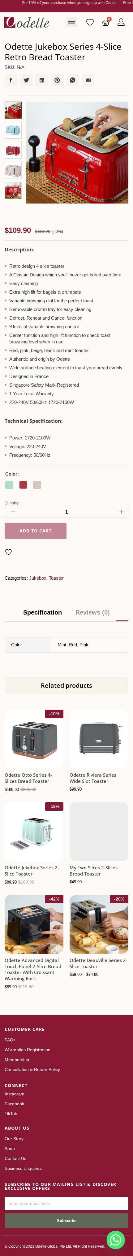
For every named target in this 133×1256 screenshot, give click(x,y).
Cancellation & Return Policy (32, 1069)
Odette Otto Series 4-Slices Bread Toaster (28, 778)
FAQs (10, 1039)
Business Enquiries (23, 1168)
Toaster (56, 578)
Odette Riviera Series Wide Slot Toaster (93, 778)
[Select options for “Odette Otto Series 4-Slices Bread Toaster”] (19, 764)
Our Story (14, 1138)
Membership (17, 1059)
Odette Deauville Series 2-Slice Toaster (98, 963)
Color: (12, 474)
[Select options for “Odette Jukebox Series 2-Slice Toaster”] (19, 857)
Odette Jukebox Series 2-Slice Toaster (32, 871)
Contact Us (15, 1158)
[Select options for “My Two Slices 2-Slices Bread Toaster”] (84, 857)
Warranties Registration (27, 1049)
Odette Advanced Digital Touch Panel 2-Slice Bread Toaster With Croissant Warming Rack (33, 969)
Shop (10, 1148)
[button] (71, 22)
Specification (42, 612)
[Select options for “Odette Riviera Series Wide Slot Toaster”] (84, 764)
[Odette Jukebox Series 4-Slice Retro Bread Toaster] (11, 80)
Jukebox (37, 578)
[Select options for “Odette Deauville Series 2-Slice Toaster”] (84, 950)
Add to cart (35, 531)
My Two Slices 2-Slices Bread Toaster (94, 871)
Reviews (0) (92, 612)
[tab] (42, 615)
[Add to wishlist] (9, 552)
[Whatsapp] (115, 1240)
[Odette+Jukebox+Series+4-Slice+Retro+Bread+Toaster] (26, 80)
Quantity (12, 503)
